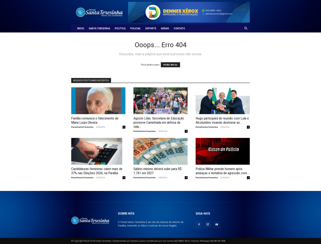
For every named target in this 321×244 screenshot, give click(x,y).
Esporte (150, 28)
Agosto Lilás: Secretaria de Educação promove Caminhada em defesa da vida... (158, 122)
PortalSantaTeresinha (82, 127)
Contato (179, 28)
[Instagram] (207, 224)
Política (120, 28)
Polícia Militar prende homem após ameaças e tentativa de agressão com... (222, 171)
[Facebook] (199, 224)
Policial (135, 28)
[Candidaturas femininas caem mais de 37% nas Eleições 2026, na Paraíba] (98, 151)
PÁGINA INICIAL (170, 65)
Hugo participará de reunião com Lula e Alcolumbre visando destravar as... (222, 120)
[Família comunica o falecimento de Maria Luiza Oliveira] (98, 100)
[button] (246, 28)
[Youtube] (216, 224)
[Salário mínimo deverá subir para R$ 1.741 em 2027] (160, 151)
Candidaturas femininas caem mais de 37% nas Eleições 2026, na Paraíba (96, 171)
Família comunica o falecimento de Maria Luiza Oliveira (94, 120)
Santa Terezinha (99, 28)
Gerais (165, 28)
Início (80, 28)
